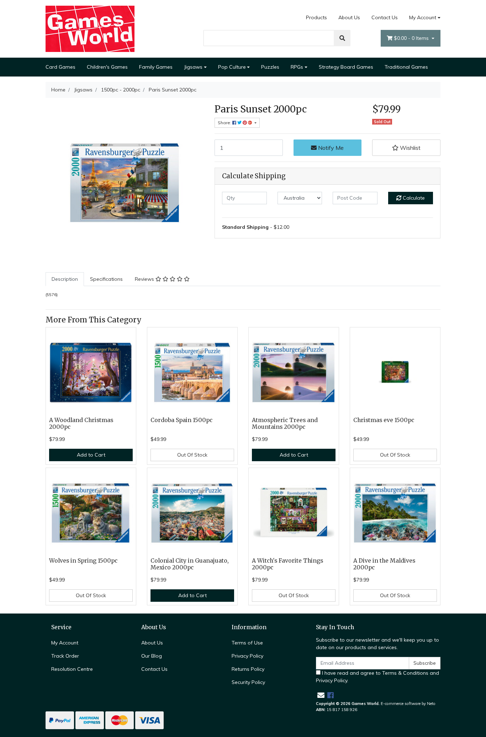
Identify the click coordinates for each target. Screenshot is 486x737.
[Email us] (320, 695)
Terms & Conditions (405, 673)
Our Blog (151, 656)
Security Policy (248, 682)
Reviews (145, 279)
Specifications (106, 279)
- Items (412, 38)
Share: (225, 122)
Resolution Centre (72, 669)
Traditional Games (406, 67)
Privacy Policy (247, 656)
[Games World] (90, 28)
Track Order (65, 656)
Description (65, 279)
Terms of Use (247, 642)
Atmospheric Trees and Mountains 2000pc (285, 423)
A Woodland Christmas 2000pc (81, 423)
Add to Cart (91, 455)
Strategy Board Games (346, 67)
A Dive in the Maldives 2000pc (384, 564)
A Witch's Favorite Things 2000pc (287, 564)
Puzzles (270, 67)
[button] (406, 147)
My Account (422, 17)
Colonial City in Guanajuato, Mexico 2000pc (189, 564)
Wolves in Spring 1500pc (83, 560)
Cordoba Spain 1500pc (181, 420)
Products (316, 17)
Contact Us (384, 17)
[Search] (342, 38)
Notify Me (330, 147)
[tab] (65, 279)
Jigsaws (193, 67)
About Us (349, 17)
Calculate (413, 198)
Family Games (156, 67)
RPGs (297, 67)
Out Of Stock (192, 455)
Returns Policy (248, 669)
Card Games (60, 67)
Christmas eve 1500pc (383, 420)
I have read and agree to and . (377, 677)
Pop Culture (232, 67)
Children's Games (107, 67)
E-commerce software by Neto (408, 703)
